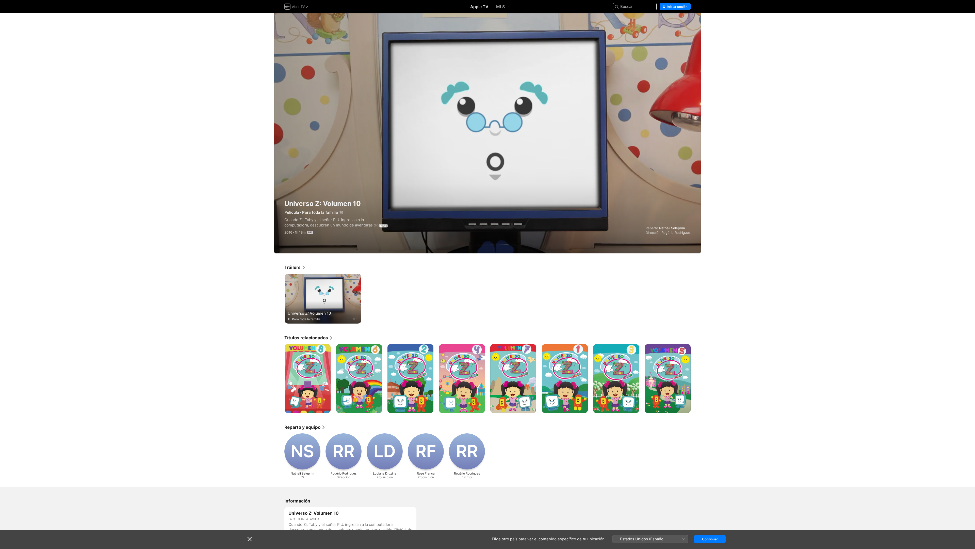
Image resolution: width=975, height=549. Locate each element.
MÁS (383, 225)
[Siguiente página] (695, 379)
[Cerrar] (249, 539)
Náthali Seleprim (672, 228)
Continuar (710, 539)
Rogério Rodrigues (676, 233)
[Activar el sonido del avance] (687, 23)
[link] (295, 267)
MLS (500, 6)
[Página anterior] (279, 379)
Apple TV (479, 6)
